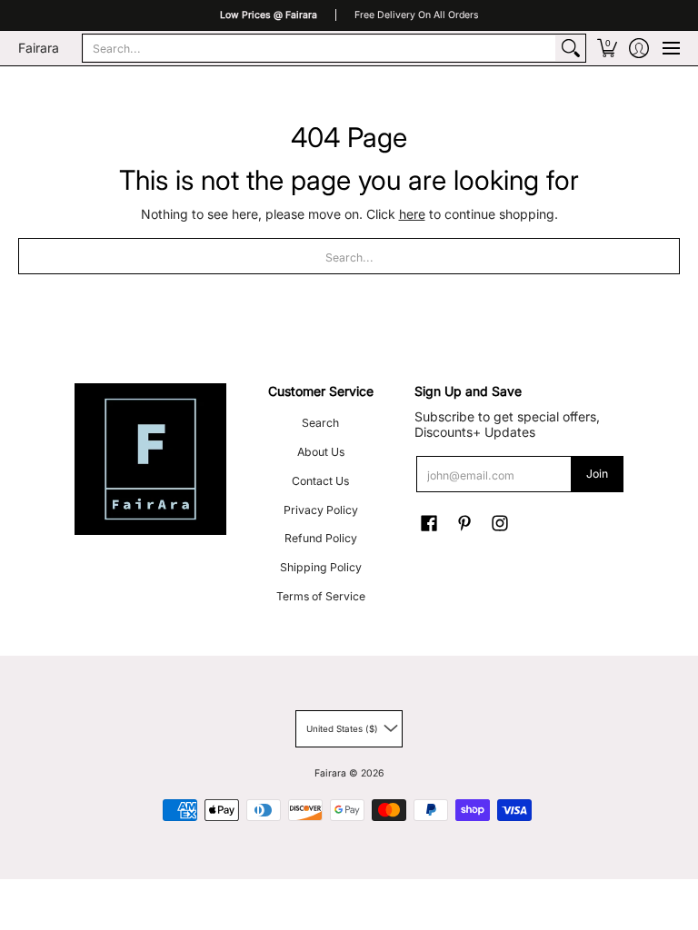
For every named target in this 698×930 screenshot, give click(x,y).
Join (597, 473)
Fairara (38, 47)
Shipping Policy (321, 567)
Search (320, 423)
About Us (320, 452)
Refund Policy (320, 538)
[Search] (570, 48)
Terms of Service (320, 596)
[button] (607, 48)
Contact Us (320, 481)
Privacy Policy (321, 510)
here (412, 214)
